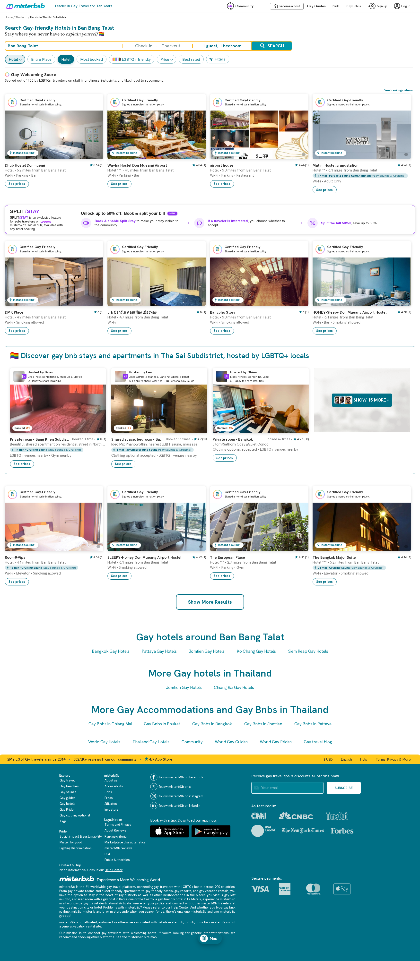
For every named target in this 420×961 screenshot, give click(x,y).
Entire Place (41, 59)
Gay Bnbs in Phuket (162, 724)
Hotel (13, 59)
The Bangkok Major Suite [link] (334, 557)
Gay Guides (316, 6)
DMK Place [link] (14, 312)
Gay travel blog (318, 742)
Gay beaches (69, 786)
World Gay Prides (276, 742)
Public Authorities (117, 860)
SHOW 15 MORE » (371, 400)
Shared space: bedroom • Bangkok (137, 439)
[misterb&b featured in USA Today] (263, 831)
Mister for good (71, 842)
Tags (63, 821)
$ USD (328, 759)
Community (244, 6)
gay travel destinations (100, 903)
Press (109, 798)
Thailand (21, 17)
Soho (66, 899)
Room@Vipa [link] (15, 557)
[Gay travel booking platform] (76, 878)
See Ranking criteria (398, 90)
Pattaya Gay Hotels (159, 651)
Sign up (382, 6)
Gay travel (67, 780)
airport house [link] (221, 165)
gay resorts (183, 891)
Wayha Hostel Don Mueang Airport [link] (137, 165)
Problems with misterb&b (121, 907)
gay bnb (229, 907)
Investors (111, 809)
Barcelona (126, 899)
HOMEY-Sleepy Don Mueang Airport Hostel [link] (349, 312)
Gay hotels (67, 804)
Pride (336, 6)
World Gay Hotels (104, 742)
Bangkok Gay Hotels (111, 651)
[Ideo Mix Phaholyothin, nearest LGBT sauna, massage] (198, 429)
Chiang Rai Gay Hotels (234, 687)
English (346, 759)
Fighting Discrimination (76, 848)
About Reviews (115, 830)
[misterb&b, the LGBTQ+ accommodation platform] (24, 6)
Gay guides (68, 798)
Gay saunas (68, 792)
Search (276, 46)
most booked (91, 59)
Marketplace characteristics (125, 842)
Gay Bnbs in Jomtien (263, 724)
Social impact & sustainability (81, 836)
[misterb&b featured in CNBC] (296, 815)
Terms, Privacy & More (393, 759)
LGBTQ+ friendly (136, 59)
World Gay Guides (231, 742)
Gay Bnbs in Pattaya (313, 724)
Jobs (108, 792)
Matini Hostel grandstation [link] (336, 165)
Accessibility (114, 786)
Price (164, 59)
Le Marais (194, 899)
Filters (220, 59)
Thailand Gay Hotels (150, 742)
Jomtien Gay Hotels (207, 651)
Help (363, 759)
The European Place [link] (227, 557)
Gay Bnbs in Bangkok (212, 724)
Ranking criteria (116, 836)
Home (9, 17)
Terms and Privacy (118, 825)
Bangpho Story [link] (222, 312)
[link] (94, 155)
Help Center (113, 870)
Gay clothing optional (75, 815)
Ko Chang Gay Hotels (256, 651)
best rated (191, 59)
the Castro (146, 899)
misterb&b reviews (118, 848)
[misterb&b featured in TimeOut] (337, 816)
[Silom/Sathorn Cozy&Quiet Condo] (300, 429)
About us (111, 780)
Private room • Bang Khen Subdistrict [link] (39, 439)
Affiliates (111, 804)
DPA (107, 854)
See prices (17, 184)
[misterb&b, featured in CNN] (258, 816)
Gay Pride (67, 809)
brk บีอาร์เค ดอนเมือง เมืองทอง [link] (132, 312)
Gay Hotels (353, 6)
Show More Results (210, 602)
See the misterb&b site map (136, 937)
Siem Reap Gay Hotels (308, 651)
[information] (24, 376)
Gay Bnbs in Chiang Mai (110, 724)
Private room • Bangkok (233, 439)
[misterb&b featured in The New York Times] (303, 831)
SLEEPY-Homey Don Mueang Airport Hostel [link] (144, 557)
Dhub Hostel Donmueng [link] (25, 165)
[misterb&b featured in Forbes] (342, 830)
